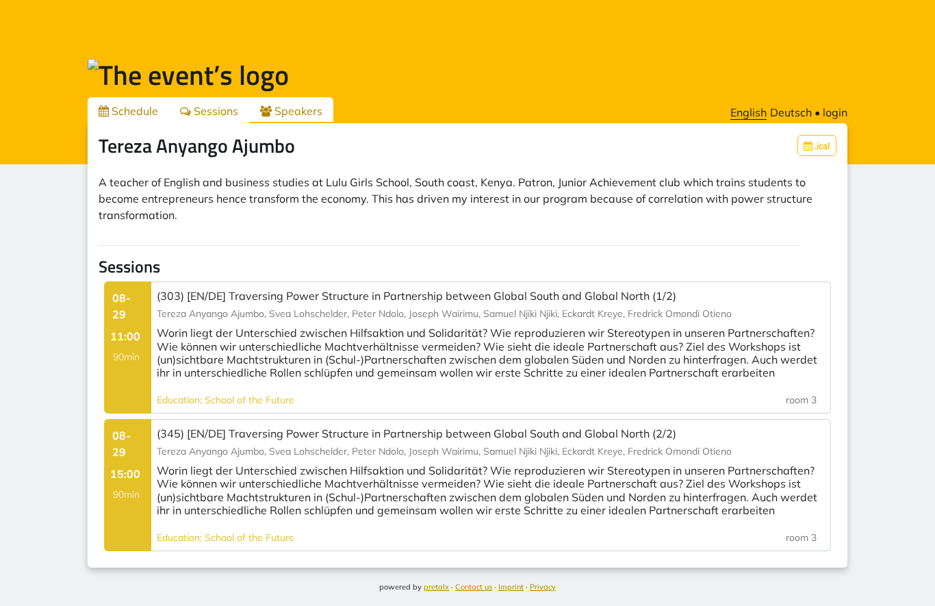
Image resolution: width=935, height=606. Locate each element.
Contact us (473, 587)
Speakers (297, 111)
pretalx (436, 587)
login (835, 112)
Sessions (214, 111)
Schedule (133, 111)
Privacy (543, 587)
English (748, 112)
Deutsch (791, 112)
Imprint (511, 587)
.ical (821, 145)
